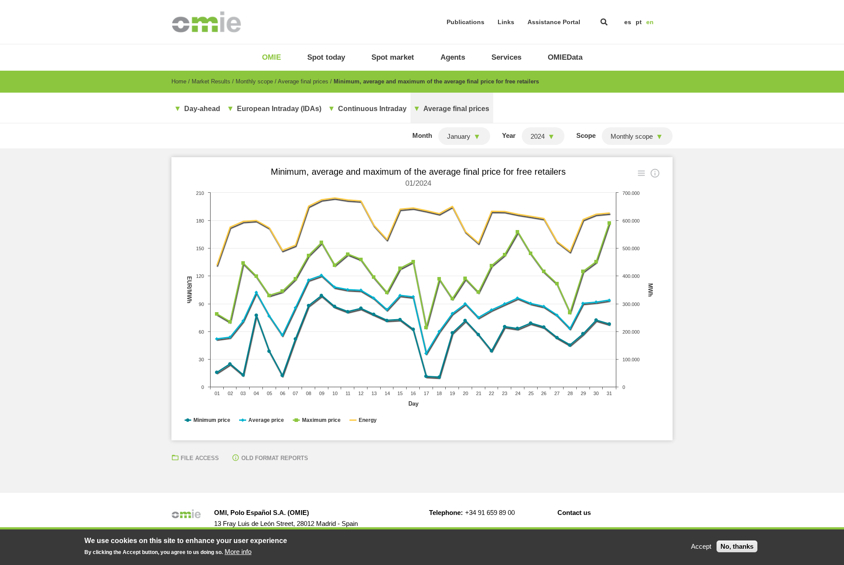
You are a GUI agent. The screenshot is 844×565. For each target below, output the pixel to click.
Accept (701, 546)
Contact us (574, 512)
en (650, 21)
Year (509, 135)
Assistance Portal (554, 21)
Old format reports (274, 458)
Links (506, 21)
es (627, 21)
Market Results (211, 81)
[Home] (206, 22)
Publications (465, 21)
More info (238, 551)
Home (178, 81)
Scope (586, 135)
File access (200, 458)
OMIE (271, 57)
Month (422, 135)
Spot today (326, 57)
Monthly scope (254, 81)
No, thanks (736, 546)
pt (639, 21)
